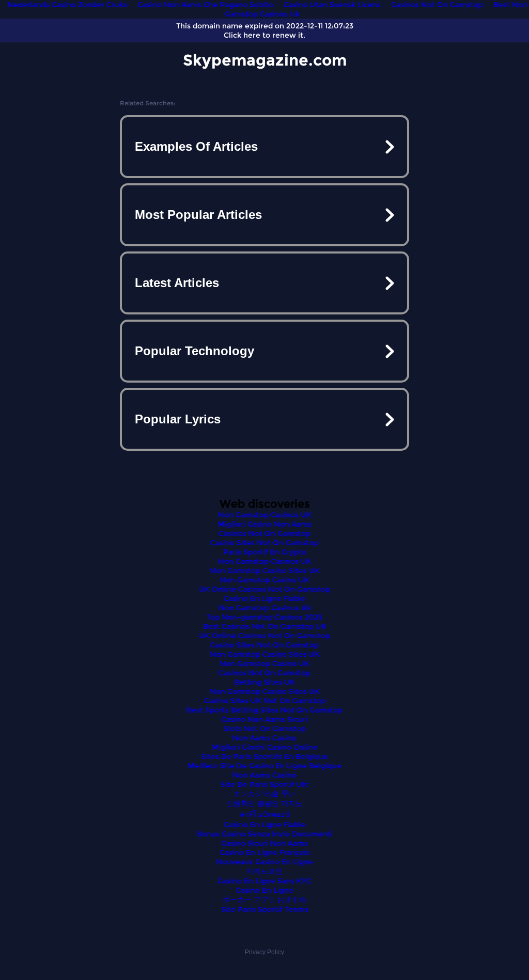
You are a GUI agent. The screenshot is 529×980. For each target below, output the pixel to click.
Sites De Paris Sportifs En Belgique (264, 756)
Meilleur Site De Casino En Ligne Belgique (264, 765)
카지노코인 (264, 871)
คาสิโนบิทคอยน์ (265, 814)
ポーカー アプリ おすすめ (264, 899)
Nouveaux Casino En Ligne (264, 861)
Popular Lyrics (178, 419)
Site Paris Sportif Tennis (264, 909)
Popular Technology (194, 351)
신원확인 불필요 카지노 (264, 803)
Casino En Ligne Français (264, 852)
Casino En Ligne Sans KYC (264, 881)
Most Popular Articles (198, 215)
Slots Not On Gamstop (265, 728)
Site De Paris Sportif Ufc (265, 784)
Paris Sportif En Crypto (264, 552)
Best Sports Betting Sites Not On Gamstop (264, 710)
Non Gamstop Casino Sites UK (265, 570)
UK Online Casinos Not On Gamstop (264, 589)
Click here (242, 35)
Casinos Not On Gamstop (264, 533)
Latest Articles (177, 283)
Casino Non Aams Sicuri (264, 719)
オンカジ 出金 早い (264, 793)
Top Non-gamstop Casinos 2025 (264, 617)
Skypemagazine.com (265, 60)
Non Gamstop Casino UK (264, 579)
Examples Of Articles (196, 146)
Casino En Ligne (264, 890)
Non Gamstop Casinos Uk (265, 607)
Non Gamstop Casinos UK (265, 514)
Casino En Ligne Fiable (264, 598)
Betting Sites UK (265, 682)
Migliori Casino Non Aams (264, 524)
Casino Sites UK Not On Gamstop (264, 700)
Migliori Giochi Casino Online (265, 747)
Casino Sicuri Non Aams (264, 843)
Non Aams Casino (264, 737)
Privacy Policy (264, 952)
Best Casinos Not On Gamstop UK (264, 626)
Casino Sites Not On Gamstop (264, 542)
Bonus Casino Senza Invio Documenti (265, 834)
